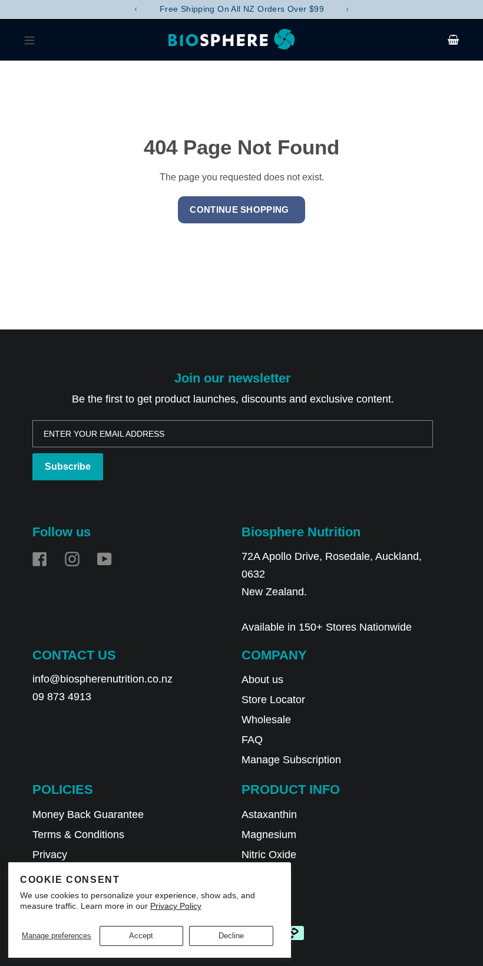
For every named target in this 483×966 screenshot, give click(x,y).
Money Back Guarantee (88, 814)
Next (347, 9)
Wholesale (266, 720)
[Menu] (32, 39)
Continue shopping (239, 210)
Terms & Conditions (78, 834)
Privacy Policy (175, 906)
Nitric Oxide (269, 855)
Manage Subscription (291, 760)
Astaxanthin (269, 814)
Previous (135, 9)
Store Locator (273, 699)
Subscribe (68, 466)
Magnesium (269, 834)
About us (262, 679)
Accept (141, 935)
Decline (231, 935)
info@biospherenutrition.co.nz (102, 679)
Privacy (49, 855)
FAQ (252, 740)
